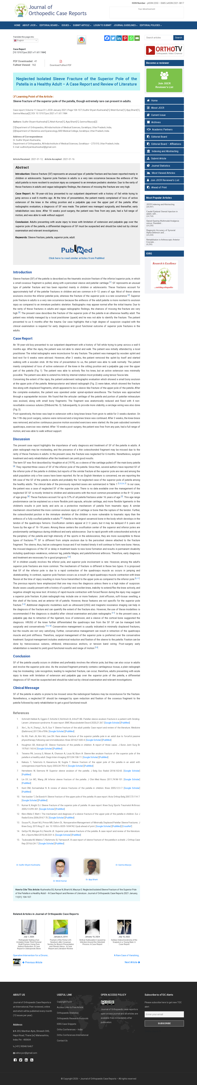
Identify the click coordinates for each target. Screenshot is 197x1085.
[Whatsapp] (131, 38)
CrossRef (126, 826)
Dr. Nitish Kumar (60, 881)
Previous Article (33, 962)
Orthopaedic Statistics (67, 1013)
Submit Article (81, 25)
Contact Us (62, 1040)
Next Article (131, 962)
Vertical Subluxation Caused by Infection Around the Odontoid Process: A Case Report (92, 942)
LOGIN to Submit (102, 25)
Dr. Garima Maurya (123, 865)
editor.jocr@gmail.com (26, 1053)
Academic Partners (162, 129)
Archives (156, 122)
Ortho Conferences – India (69, 1029)
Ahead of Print (159, 187)
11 (138, 578)
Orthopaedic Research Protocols (72, 1018)
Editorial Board (49, 25)
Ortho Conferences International (72, 1035)
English (20, 40)
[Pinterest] (125, 38)
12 (24, 604)
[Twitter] (113, 38)
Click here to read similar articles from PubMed (76, 258)
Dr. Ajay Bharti (92, 880)
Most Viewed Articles (163, 173)
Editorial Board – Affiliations (166, 144)
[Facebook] (107, 38)
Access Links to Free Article (70, 1007)
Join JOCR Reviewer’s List (165, 180)
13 (47, 626)
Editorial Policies (150, 25)
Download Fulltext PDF (60, 65)
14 (50, 626)
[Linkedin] (119, 38)
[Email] (137, 38)
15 (96, 647)
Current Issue (158, 115)
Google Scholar (112, 722)
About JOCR (29, 25)
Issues (65, 25)
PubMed (125, 722)
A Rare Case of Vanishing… (127, 955)
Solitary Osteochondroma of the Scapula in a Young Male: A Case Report (124, 942)
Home (17, 25)
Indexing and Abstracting (165, 151)
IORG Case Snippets (66, 1024)
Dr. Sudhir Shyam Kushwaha (28, 865)
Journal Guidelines (125, 25)
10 (69, 557)
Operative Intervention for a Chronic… (31, 955)
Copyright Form (64, 1002)
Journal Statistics (160, 165)
